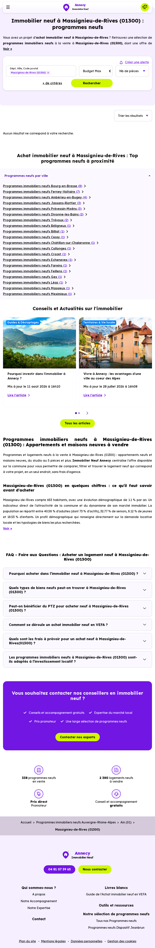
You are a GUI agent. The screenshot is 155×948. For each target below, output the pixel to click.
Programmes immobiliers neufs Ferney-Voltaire (41, 192)
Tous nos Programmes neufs (116, 921)
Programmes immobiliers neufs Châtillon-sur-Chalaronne (49, 243)
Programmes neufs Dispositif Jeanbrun (116, 927)
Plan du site (27, 941)
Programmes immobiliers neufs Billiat (33, 231)
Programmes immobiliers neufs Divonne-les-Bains (43, 214)
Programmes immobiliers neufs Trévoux (35, 220)
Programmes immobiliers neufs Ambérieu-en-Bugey (45, 197)
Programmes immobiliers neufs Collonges (37, 248)
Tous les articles (77, 423)
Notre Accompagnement (39, 901)
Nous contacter (95, 869)
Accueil (26, 822)
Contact (39, 919)
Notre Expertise (38, 908)
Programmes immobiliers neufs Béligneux (37, 226)
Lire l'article (17, 395)
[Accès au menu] (8, 7)
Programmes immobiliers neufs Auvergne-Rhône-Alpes (76, 822)
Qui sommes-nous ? (39, 888)
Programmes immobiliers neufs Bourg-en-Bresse (42, 186)
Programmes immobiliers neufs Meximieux (37, 294)
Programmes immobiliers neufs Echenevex (37, 260)
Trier (130, 116)
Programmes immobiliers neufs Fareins (35, 265)
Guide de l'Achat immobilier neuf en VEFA (116, 894)
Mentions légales (53, 941)
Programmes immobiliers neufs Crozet (34, 254)
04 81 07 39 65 (59, 869)
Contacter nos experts (77, 737)
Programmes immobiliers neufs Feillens (35, 271)
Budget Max (92, 71)
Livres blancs (116, 888)
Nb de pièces (129, 71)
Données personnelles (86, 941)
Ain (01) (125, 822)
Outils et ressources (116, 905)
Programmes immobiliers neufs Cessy (34, 237)
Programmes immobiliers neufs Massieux (36, 288)
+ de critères (52, 83)
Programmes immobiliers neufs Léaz (33, 282)
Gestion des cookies (121, 941)
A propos (38, 894)
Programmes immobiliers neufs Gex (32, 277)
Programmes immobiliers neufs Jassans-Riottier (42, 203)
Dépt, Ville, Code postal (24, 68)
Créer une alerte (137, 62)
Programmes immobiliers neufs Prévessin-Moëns (42, 209)
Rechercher (92, 83)
